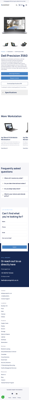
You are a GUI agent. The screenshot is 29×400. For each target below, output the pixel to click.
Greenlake (3, 354)
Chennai (3, 314)
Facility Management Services (8, 368)
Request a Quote (14, 78)
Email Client (4, 360)
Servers (3, 328)
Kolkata (3, 317)
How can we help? (7, 238)
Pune (2, 308)
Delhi (2, 311)
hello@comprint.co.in (6, 293)
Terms (9, 397)
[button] (26, 5)
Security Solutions (6, 362)
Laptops (3, 337)
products (7, 1)
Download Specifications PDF (14, 83)
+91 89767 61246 (7, 273)
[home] (5, 5)
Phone (4, 227)
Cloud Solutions (5, 357)
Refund (14, 397)
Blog (2, 377)
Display (3, 326)
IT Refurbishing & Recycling (8, 365)
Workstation (4, 342)
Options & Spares (5, 334)
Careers (3, 380)
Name (3, 221)
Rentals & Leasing (5, 349)
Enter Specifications (14, 73)
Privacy (19, 397)
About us (3, 374)
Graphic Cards (4, 323)
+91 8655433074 (5, 296)
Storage (3, 331)
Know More (23, 87)
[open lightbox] (14, 25)
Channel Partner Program (7, 382)
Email (3, 232)
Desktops (3, 339)
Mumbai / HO (4, 306)
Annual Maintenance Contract (8, 351)
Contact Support (5, 299)
